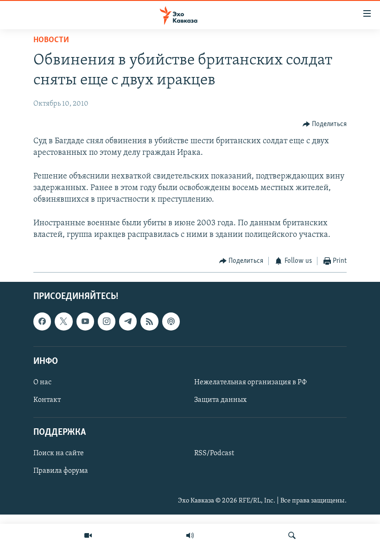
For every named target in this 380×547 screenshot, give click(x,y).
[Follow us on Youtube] (85, 322)
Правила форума (60, 471)
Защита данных (220, 400)
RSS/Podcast (214, 454)
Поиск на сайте (58, 454)
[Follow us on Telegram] (128, 322)
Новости (51, 40)
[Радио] (190, 535)
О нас (42, 382)
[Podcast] (171, 322)
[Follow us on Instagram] (106, 322)
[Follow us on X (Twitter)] (63, 322)
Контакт (47, 400)
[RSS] (149, 322)
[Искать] (292, 535)
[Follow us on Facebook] (42, 322)
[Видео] (88, 535)
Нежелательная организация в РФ (250, 382)
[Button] (325, 124)
